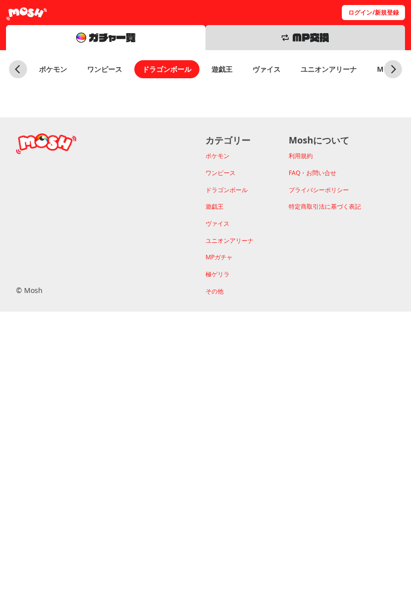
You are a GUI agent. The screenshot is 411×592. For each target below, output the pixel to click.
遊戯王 (222, 69)
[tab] (106, 37)
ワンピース (104, 69)
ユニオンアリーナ (329, 69)
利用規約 (301, 156)
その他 (215, 291)
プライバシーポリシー (319, 190)
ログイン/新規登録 (373, 12)
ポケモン (53, 69)
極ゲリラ (218, 274)
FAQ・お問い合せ (312, 173)
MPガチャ (219, 257)
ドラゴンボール (166, 69)
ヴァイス (267, 69)
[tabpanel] (205, 83)
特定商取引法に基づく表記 (325, 206)
